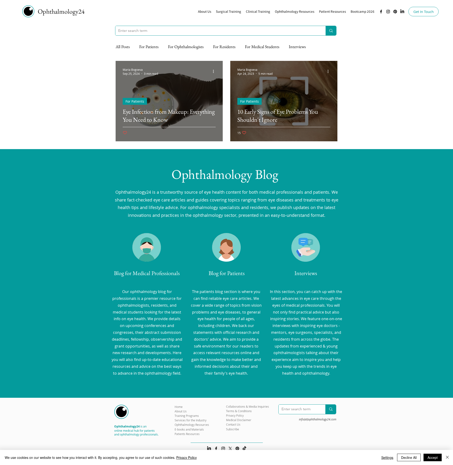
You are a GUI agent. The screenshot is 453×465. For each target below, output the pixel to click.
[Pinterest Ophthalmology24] (237, 448)
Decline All (409, 457)
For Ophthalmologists (186, 46)
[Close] (447, 457)
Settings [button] (387, 457)
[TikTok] (244, 448)
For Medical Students (262, 46)
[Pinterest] (395, 11)
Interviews (297, 46)
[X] (230, 448)
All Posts (123, 46)
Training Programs (187, 416)
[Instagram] (388, 11)
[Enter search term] (331, 30)
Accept (433, 457)
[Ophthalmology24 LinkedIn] (402, 11)
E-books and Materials (189, 429)
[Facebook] (381, 11)
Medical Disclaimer (238, 420)
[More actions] (215, 71)
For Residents (224, 46)
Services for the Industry (190, 420)
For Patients (149, 46)
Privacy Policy (186, 457)
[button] (295, 11)
